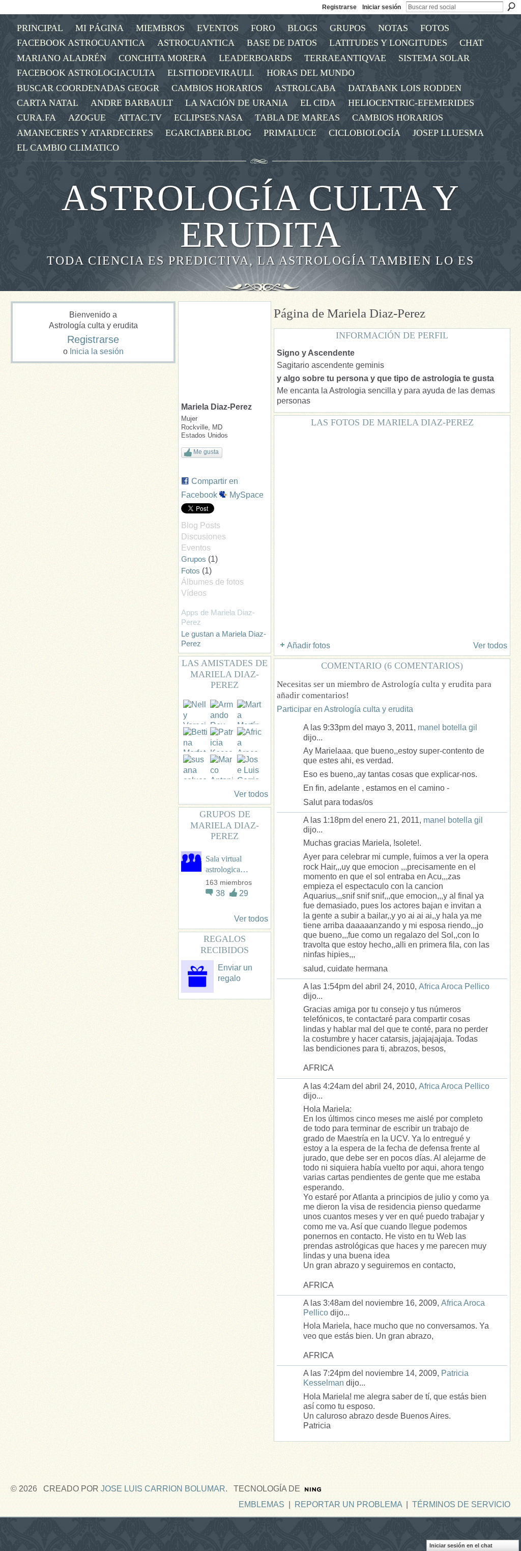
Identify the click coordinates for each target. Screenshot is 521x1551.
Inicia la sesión (97, 351)
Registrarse (339, 7)
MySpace (246, 495)
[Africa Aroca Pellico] (249, 739)
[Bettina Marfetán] (195, 739)
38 (221, 893)
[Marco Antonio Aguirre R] (222, 767)
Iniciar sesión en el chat (461, 1545)
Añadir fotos (308, 645)
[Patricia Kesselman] (222, 739)
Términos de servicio (461, 1504)
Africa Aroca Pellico (454, 986)
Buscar (511, 6)
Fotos (190, 570)
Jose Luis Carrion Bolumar (163, 1488)
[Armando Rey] (222, 712)
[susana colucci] (195, 767)
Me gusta (206, 451)
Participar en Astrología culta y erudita (345, 709)
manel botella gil (447, 727)
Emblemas (261, 1504)
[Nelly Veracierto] (195, 712)
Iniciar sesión (381, 7)
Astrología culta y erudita (260, 216)
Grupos (193, 559)
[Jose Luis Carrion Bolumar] (249, 767)
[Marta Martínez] (249, 712)
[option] (392, 533)
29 (243, 893)
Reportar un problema (348, 1504)
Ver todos (251, 794)
